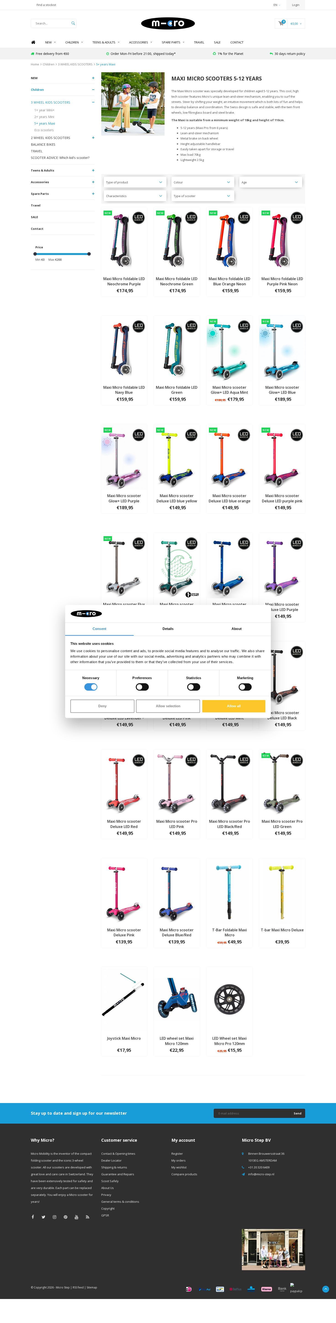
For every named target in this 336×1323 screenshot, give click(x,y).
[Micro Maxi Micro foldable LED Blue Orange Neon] (230, 240)
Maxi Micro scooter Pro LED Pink (176, 824)
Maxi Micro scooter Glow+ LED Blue (282, 390)
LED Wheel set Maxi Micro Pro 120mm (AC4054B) (229, 1041)
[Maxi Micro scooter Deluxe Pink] (124, 891)
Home (33, 42)
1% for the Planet (230, 53)
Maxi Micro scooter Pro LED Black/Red (229, 824)
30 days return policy (290, 53)
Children (72, 42)
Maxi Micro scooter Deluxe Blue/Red (177, 932)
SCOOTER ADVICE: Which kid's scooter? (60, 157)
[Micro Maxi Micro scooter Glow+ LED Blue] (282, 348)
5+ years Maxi (105, 64)
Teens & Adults (104, 42)
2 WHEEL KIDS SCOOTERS (50, 138)
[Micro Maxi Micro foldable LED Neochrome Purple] (124, 240)
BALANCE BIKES (43, 144)
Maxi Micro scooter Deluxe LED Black (282, 715)
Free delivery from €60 (52, 53)
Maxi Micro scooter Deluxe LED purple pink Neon (282, 498)
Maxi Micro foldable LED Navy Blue (124, 390)
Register (177, 1154)
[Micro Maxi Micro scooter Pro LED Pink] (177, 782)
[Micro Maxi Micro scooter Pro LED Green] (282, 782)
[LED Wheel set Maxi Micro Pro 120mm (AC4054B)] (230, 999)
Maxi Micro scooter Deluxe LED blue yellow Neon (177, 498)
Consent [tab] (99, 629)
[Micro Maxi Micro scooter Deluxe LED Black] (282, 674)
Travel (199, 42)
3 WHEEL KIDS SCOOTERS (75, 64)
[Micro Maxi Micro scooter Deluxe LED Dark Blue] (230, 565)
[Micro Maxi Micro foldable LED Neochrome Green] (177, 240)
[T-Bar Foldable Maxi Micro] (230, 891)
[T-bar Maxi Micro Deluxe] (282, 891)
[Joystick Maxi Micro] (124, 999)
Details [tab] (168, 629)
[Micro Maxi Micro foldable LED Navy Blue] (124, 348)
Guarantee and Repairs (117, 1174)
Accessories (138, 42)
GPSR (105, 1215)
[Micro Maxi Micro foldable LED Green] (177, 348)
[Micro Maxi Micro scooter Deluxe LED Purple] (282, 565)
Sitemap (92, 1287)
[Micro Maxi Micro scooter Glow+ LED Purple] (124, 457)
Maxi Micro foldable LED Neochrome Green (176, 281)
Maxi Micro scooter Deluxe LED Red (124, 824)
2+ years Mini (44, 117)
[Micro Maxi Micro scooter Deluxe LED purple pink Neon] (282, 457)
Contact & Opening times (118, 1154)
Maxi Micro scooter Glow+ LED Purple (124, 498)
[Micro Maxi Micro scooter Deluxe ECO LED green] (177, 565)
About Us (107, 1188)
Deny (102, 706)
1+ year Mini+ (44, 110)
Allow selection (168, 706)
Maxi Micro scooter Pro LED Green (282, 824)
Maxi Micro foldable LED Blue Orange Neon (229, 281)
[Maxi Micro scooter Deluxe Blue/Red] (177, 891)
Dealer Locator (111, 1160)
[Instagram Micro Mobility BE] (54, 1217)
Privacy (106, 1195)
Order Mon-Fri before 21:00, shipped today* (143, 53)
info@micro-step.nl (261, 1174)
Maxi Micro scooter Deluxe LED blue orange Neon (230, 498)
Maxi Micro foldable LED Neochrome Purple (124, 281)
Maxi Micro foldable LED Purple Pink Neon (282, 281)
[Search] (73, 23)
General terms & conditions (120, 1202)
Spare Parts (171, 42)
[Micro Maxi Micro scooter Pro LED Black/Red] (230, 782)
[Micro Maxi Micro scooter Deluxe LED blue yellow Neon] (177, 457)
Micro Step (63, 1287)
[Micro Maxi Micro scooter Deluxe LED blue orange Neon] (230, 457)
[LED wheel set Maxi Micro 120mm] (177, 999)
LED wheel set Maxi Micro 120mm (177, 1041)
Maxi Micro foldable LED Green (176, 390)
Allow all (234, 706)
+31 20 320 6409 (258, 1167)
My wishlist (179, 1167)
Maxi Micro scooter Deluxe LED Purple (282, 607)
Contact (236, 42)
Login (295, 5)
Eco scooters (44, 130)
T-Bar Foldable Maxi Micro (229, 932)
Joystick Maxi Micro (124, 1038)
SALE (217, 42)
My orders (178, 1160)
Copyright (108, 1208)
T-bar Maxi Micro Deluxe (282, 929)
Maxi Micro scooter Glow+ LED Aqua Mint (229, 390)
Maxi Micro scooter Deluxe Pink (124, 932)
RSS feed (78, 1287)
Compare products (184, 1174)
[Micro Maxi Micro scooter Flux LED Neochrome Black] (124, 565)
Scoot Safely (110, 1181)
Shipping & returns (114, 1167)
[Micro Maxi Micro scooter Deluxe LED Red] (124, 782)
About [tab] (237, 629)
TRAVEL (37, 151)
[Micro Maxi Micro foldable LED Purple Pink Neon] (282, 240)
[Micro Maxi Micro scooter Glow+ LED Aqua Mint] (230, 348)
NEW (48, 42)
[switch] (142, 687)
